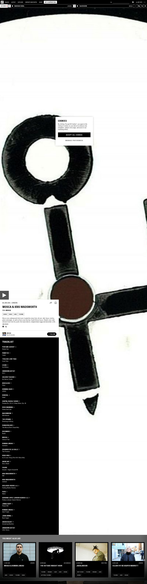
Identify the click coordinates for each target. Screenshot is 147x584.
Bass (10, 314)
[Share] (50, 302)
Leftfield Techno (46, 575)
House (5, 314)
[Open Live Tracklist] (142, 6)
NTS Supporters (50, 2)
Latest (13, 2)
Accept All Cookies (74, 135)
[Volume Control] (145, 6)
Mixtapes (31, 2)
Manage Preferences (74, 140)
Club (55, 572)
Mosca (8, 310)
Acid (15, 314)
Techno (21, 314)
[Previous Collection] (143, 558)
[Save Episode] (55, 302)
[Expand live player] (135, 6)
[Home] (2, 2)
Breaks (50, 572)
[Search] (111, 2)
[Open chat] (133, 2)
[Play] (4, 295)
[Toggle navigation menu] (144, 2)
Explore (20, 2)
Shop (40, 2)
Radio (7, 2)
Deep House (80, 572)
